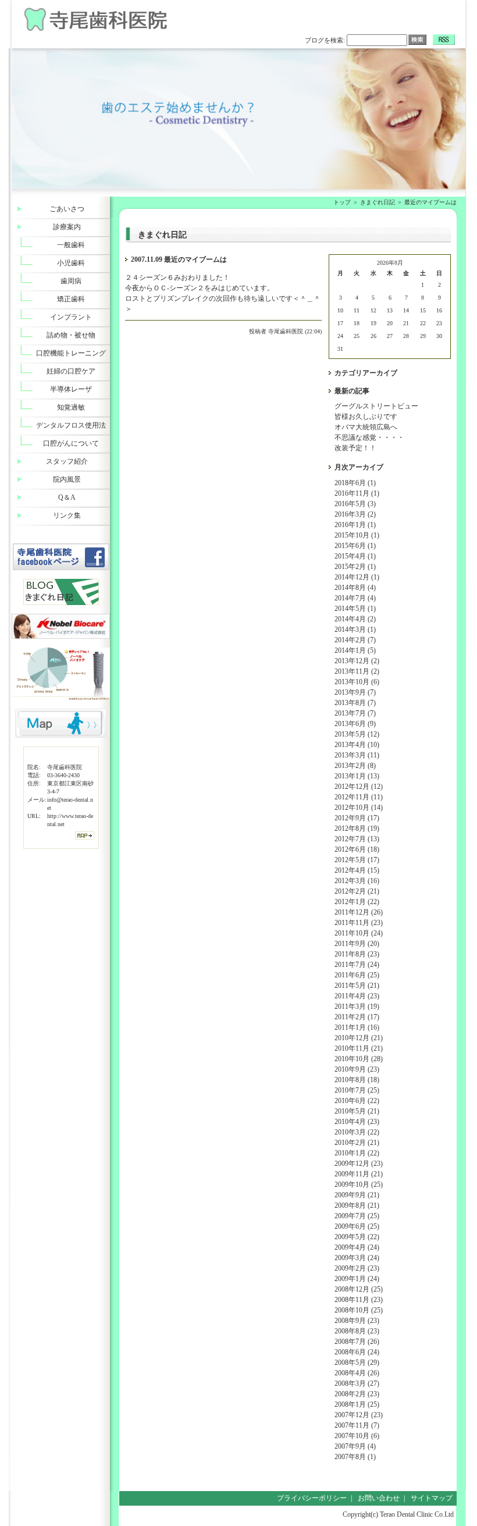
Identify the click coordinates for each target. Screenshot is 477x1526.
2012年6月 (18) (356, 849)
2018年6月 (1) (355, 483)
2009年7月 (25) (356, 1216)
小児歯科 (71, 263)
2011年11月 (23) (358, 923)
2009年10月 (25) (358, 1184)
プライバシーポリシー (312, 1498)
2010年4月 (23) (356, 1122)
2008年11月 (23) (358, 1300)
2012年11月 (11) (358, 797)
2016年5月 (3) (355, 504)
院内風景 (67, 479)
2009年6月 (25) (356, 1226)
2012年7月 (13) (356, 839)
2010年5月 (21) (356, 1111)
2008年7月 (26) (356, 1342)
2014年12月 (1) (356, 577)
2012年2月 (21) (356, 891)
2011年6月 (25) (356, 975)
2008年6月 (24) (356, 1352)
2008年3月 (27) (356, 1383)
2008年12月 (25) (358, 1289)
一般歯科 (71, 245)
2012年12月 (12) (358, 786)
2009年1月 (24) (356, 1279)
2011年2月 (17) (356, 1017)
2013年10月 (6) (356, 682)
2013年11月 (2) (356, 671)
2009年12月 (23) (358, 1163)
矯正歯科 (71, 299)
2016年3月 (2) (355, 514)
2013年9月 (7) (355, 692)
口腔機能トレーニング (71, 353)
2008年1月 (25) (356, 1404)
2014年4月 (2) (355, 619)
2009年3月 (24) (356, 1258)
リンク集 (67, 515)
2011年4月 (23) (356, 996)
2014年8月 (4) (355, 588)
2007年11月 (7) (356, 1425)
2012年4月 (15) (356, 870)
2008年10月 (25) (358, 1310)
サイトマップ (432, 1498)
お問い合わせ (379, 1498)
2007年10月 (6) (356, 1436)
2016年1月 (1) (355, 525)
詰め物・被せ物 (71, 335)
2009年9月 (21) (356, 1195)
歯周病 (70, 281)
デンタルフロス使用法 (71, 425)
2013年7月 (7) (355, 713)
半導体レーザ (71, 389)
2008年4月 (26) (356, 1373)
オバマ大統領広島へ (365, 427)
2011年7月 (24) (356, 965)
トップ (342, 202)
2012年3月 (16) (356, 881)
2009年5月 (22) (356, 1237)
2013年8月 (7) (355, 703)
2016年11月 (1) (356, 493)
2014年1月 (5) (355, 650)
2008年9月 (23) (356, 1321)
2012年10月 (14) (358, 807)
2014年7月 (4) (355, 598)
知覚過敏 (71, 407)
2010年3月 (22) (356, 1132)
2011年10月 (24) (358, 933)
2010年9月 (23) (356, 1069)
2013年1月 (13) (356, 776)
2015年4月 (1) (355, 556)
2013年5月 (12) (356, 734)
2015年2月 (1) (355, 567)
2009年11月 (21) (358, 1174)
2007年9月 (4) (355, 1446)
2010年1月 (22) (356, 1153)
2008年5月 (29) (356, 1362)
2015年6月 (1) (355, 546)
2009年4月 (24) (356, 1247)
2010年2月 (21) (356, 1143)
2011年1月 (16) (356, 1027)
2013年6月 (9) (355, 724)
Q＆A (67, 497)
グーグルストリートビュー (376, 406)
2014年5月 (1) (355, 608)
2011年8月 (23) (356, 954)
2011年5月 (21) (356, 985)
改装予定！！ (355, 448)
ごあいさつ (66, 209)
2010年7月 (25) (356, 1090)
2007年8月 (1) (355, 1457)
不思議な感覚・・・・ (369, 437)
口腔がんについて (71, 443)
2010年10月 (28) (358, 1059)
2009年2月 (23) (356, 1268)
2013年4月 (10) (356, 745)
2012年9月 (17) (356, 818)
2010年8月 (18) (356, 1080)
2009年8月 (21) (356, 1205)
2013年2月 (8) (355, 766)
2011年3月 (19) (356, 1006)
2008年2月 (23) (356, 1394)
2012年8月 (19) (356, 828)
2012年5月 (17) (356, 860)
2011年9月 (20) (356, 944)
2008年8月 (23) (356, 1331)
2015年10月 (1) (356, 535)
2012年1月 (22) (356, 902)
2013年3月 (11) (356, 755)
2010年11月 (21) (358, 1048)
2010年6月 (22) (356, 1101)
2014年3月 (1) (355, 629)
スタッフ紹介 (67, 461)
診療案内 (67, 227)
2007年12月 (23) (358, 1415)
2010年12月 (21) (358, 1038)
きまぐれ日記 (377, 202)
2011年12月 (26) (358, 912)
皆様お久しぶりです (365, 416)
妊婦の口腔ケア (71, 371)
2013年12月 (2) (356, 661)
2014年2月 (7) (355, 640)
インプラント (71, 317)
